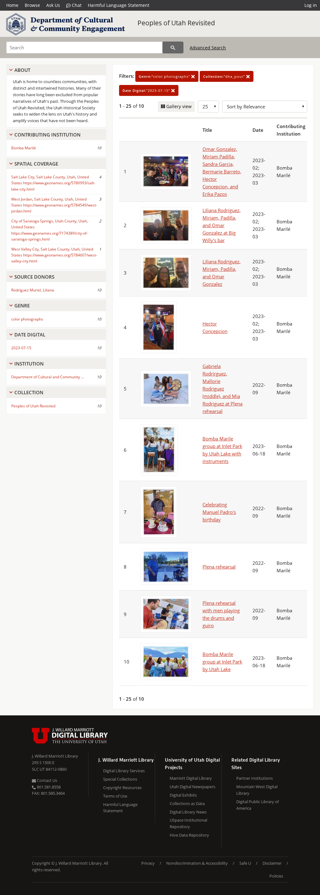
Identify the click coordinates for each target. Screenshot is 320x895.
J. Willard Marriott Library (55, 756)
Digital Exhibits (183, 795)
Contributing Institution (47, 135)
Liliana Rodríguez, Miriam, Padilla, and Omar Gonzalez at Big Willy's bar (221, 225)
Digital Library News (188, 812)
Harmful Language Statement (118, 5)
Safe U (245, 863)
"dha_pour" (224, 76)
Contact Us (46, 780)
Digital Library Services (124, 770)
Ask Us (53, 5)
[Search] (172, 47)
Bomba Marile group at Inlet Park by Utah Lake (222, 661)
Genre (22, 305)
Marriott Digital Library (191, 778)
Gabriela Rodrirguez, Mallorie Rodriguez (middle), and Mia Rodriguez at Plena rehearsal (222, 388)
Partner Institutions (254, 778)
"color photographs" (165, 76)
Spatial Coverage (36, 164)
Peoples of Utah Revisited (176, 22)
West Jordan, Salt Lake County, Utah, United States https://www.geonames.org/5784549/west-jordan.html (54, 205)
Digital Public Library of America (257, 805)
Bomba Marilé (23, 148)
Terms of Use (115, 796)
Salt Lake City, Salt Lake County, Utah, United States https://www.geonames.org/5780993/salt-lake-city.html (53, 182)
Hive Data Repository (189, 835)
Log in (310, 5)
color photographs (27, 319)
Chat (76, 5)
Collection (28, 392)
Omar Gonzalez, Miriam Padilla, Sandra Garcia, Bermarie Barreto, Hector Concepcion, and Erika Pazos (221, 171)
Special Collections (120, 779)
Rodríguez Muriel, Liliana (32, 290)
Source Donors (34, 277)
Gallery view (178, 106)
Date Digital (29, 334)
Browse (32, 5)
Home (12, 5)
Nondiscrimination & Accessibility (197, 863)
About (22, 70)
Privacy (148, 863)
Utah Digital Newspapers (192, 786)
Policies (276, 876)
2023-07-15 (21, 348)
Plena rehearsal (219, 567)
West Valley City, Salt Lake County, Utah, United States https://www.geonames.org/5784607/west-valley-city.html (54, 255)
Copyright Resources (122, 787)
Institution (29, 363)
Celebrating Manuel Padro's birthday (219, 512)
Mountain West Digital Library (257, 790)
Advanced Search (208, 48)
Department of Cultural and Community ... (47, 377)
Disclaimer (272, 863)
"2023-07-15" (146, 90)
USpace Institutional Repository (188, 823)
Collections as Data (187, 803)
